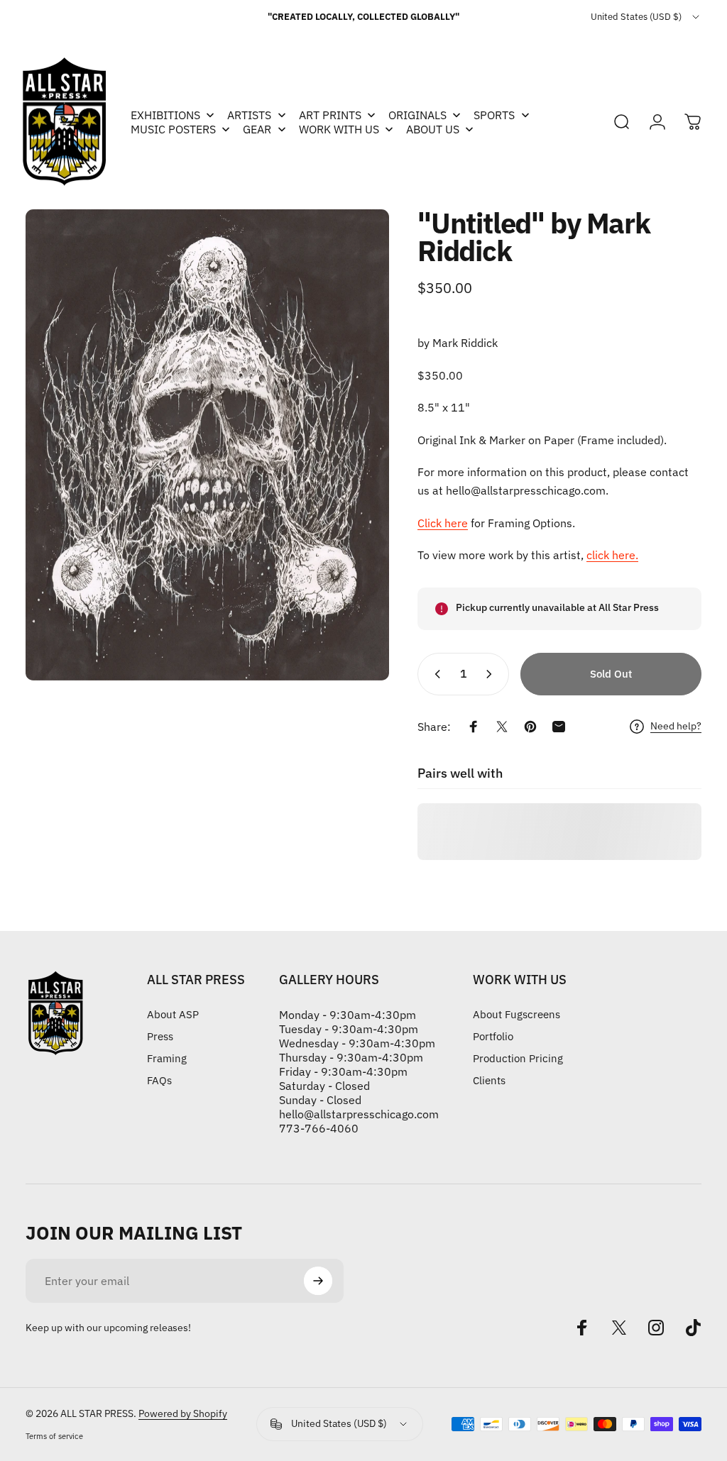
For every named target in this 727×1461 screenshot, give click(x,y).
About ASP (173, 1014)
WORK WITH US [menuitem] (339, 129)
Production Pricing (518, 1058)
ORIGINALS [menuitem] (417, 115)
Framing (167, 1058)
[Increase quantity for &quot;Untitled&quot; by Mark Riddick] (492, 674)
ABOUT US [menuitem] (432, 129)
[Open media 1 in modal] (207, 444)
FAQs (159, 1080)
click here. (612, 555)
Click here (442, 523)
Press (160, 1036)
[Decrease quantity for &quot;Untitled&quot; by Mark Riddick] (434, 674)
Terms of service (54, 1436)
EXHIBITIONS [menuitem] (165, 115)
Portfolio (493, 1036)
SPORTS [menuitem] (494, 115)
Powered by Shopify (182, 1413)
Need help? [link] (675, 726)
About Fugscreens (516, 1014)
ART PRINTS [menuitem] (330, 115)
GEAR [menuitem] (257, 129)
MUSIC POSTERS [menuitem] (173, 129)
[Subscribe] (318, 1281)
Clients (489, 1080)
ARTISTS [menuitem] (249, 115)
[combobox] (646, 17)
